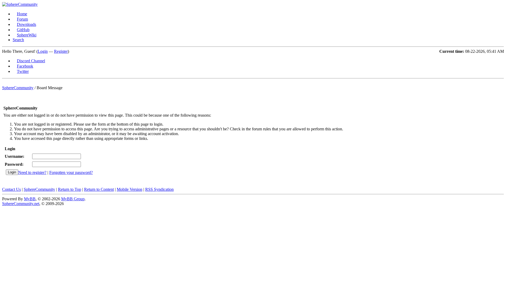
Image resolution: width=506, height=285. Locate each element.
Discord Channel (31, 61)
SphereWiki (26, 35)
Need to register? (32, 172)
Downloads (26, 24)
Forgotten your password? (71, 172)
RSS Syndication (159, 189)
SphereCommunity (17, 88)
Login (43, 51)
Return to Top (69, 189)
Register (61, 51)
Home (22, 14)
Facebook (25, 66)
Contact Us (11, 189)
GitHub (23, 29)
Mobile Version (129, 189)
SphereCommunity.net (20, 203)
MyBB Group (73, 199)
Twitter (23, 71)
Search (18, 39)
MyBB (30, 199)
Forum (22, 19)
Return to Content (99, 189)
